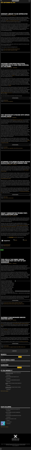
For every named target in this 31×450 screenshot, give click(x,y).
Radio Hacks (6, 100)
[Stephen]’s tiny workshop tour (18, 119)
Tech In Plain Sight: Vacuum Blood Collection (13, 415)
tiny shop (17, 148)
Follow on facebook (1, 362)
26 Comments (8, 385)
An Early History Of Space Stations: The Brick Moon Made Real (13, 387)
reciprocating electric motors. (6, 178)
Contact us (6, 362)
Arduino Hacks (6, 345)
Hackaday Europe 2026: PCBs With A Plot (12, 376)
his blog (28, 140)
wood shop (20, 148)
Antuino (13, 75)
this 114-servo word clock (24, 341)
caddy (4, 148)
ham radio (5, 101)
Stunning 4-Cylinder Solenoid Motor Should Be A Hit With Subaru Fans (15, 162)
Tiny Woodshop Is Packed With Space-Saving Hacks (15, 115)
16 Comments (8, 381)
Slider (21, 302)
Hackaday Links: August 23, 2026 (11, 418)
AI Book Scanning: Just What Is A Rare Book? (13, 412)
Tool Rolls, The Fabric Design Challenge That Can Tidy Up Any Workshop (13, 261)
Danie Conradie (10, 67)
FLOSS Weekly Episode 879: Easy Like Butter (13, 409)
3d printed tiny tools (7, 303)
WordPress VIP (17, 445)
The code (5, 329)
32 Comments (14, 117)
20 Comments (8, 389)
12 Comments (14, 215)
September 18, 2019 (4, 15)
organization (12, 148)
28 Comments (15, 67)
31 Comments (14, 263)
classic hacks (6, 302)
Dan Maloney (9, 117)
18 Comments (8, 375)
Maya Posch (9, 15)
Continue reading (17, 98)
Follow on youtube (4, 362)
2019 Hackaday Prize (7, 245)
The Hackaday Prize (7, 244)
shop (14, 148)
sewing (18, 303)
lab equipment (10, 101)
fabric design (14, 303)
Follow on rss (5, 362)
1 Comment (8, 420)
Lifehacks (13, 302)
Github (10, 85)
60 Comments (14, 15)
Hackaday (15, 1)
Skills (19, 302)
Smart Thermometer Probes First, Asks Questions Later (14, 213)
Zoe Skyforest (10, 164)
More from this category (4, 426)
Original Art (16, 302)
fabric (11, 303)
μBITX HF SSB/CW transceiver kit (6, 92)
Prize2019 (13, 237)
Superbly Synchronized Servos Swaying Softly (13, 318)
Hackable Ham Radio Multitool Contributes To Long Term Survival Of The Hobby (15, 65)
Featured (10, 302)
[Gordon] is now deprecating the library (12, 20)
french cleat (7, 148)
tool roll (23, 303)
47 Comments (14, 164)
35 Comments (8, 417)
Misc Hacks (6, 196)
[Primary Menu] (29, 0)
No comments (8, 378)
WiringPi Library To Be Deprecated (14, 14)
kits (7, 101)
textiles (20, 303)
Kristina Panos (10, 215)
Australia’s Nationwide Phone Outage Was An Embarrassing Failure (13, 373)
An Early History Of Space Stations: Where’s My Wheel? (13, 383)
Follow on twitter (2, 362)
